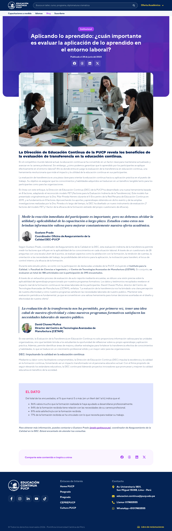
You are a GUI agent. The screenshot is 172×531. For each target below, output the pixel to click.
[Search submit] (134, 5)
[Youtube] (36, 498)
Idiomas (39, 13)
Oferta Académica (150, 5)
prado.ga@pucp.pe (100, 427)
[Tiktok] (45, 498)
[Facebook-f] (11, 498)
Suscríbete (59, 13)
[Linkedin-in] (28, 498)
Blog (48, 13)
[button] (74, 63)
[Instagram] (20, 498)
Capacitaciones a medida (19, 13)
